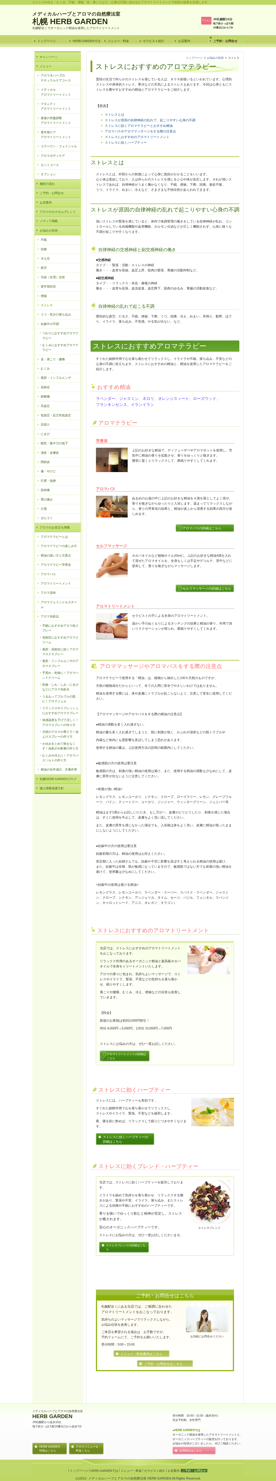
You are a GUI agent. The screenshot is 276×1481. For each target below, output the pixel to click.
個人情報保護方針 (52, 788)
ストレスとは (114, 114)
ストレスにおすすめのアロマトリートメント (137, 137)
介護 (44, 508)
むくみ (45, 368)
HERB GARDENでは (86, 41)
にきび (45, 434)
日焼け (45, 424)
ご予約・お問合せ (225, 41)
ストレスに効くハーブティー (126, 142)
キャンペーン (49, 57)
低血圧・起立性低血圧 (56, 415)
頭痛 (44, 249)
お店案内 (184, 41)
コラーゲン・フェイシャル (59, 146)
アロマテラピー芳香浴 (56, 564)
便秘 (44, 296)
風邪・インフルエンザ (56, 377)
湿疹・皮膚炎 (50, 452)
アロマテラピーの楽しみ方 (59, 546)
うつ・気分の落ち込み (56, 314)
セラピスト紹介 (153, 41)
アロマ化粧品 (50, 616)
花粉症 (45, 387)
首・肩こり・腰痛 (53, 359)
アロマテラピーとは (54, 536)
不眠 (44, 239)
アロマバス (48, 574)
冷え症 (45, 258)
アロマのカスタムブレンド (58, 211)
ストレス (47, 305)
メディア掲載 (49, 221)
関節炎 (45, 462)
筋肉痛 (45, 490)
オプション (48, 174)
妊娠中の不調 (50, 324)
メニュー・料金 (118, 41)
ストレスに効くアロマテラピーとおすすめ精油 (139, 125)
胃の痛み (47, 499)
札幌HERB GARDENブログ (58, 779)
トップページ (47, 41)
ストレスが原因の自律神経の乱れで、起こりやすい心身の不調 (150, 120)
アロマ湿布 (48, 592)
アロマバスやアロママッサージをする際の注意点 (140, 131)
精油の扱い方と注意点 (56, 555)
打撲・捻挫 (48, 480)
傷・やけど (48, 471)
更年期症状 (48, 286)
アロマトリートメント (56, 583)
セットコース (50, 165)
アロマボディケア (53, 155)
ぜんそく (47, 518)
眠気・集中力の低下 (54, 443)
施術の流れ (47, 183)
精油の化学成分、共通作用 (59, 769)
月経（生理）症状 (53, 277)
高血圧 (45, 406)
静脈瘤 (45, 396)
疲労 (44, 267)
